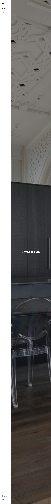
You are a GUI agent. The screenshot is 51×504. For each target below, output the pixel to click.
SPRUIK (5, 501)
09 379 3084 (6, 497)
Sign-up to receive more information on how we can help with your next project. (5, 496)
